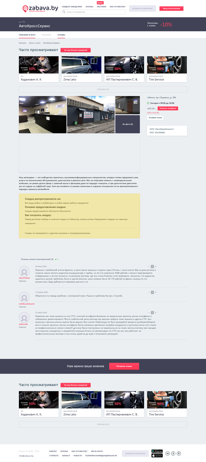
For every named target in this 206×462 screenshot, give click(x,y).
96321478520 (24, 278)
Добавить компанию (142, 8)
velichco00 (23, 324)
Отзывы (61, 35)
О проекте (54, 455)
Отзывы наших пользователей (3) (39, 259)
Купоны (89, 6)
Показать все (103, 89)
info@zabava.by (26, 455)
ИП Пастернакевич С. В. (122, 79)
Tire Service (156, 79)
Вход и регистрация (171, 8)
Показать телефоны (167, 108)
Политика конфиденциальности (101, 455)
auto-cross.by (153, 112)
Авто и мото (34, 43)
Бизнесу (66, 455)
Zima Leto (69, 79)
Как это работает (118, 6)
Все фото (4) (128, 124)
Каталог (22, 43)
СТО (23, 22)
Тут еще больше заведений (75, 50)
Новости (78, 455)
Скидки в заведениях (72, 6)
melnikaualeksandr (27, 304)
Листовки (101, 6)
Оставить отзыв (155, 117)
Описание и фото (27, 35)
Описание (46, 35)
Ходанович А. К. (31, 79)
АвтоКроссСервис (51, 43)
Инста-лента (97, 451)
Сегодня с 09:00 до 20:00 (162, 103)
